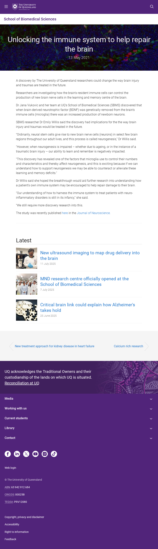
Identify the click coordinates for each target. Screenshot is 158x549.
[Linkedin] (17, 454)
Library (9, 428)
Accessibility (12, 524)
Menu (6, 7)
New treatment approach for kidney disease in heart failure (54, 346)
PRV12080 (20, 501)
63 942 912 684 (20, 487)
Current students (16, 418)
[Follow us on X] (26, 454)
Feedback (10, 539)
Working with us (16, 408)
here (65, 213)
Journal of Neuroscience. (94, 213)
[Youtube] (35, 454)
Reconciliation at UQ (22, 383)
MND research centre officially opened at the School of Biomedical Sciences (84, 281)
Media (9, 398)
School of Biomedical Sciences (30, 19)
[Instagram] (45, 454)
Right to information (17, 531)
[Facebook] (8, 454)
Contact (10, 438)
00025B (20, 494)
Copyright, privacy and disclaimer (24, 517)
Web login (10, 467)
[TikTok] (54, 454)
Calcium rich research (128, 346)
